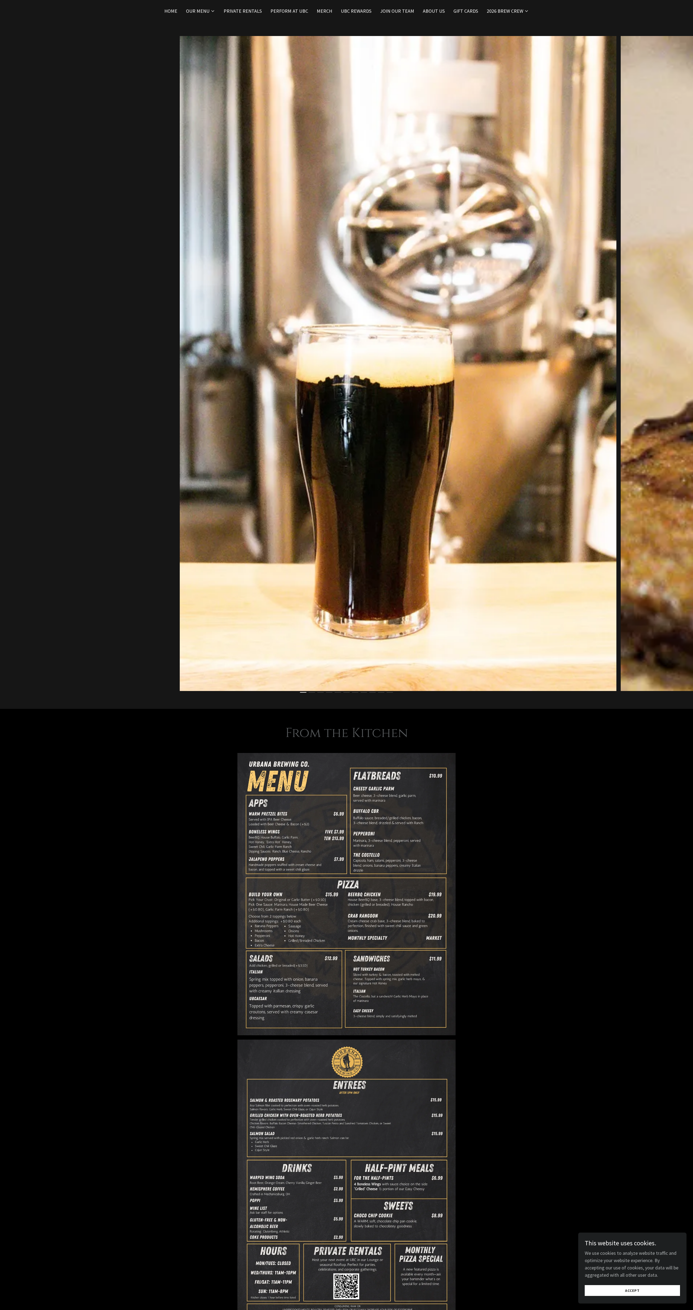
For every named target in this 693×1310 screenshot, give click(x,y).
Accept (632, 1290)
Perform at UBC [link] (289, 11)
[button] (200, 11)
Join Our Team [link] (397, 11)
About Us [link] (434, 11)
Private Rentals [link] (243, 11)
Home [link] (170, 11)
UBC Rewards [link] (356, 11)
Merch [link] (324, 11)
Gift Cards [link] (465, 11)
